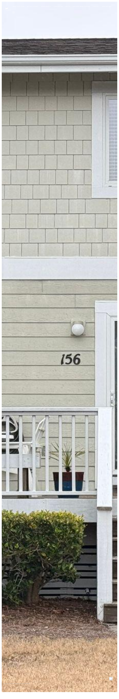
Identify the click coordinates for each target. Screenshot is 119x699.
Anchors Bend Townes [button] (81, 6)
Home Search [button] (46, 6)
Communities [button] (58, 6)
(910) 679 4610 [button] (107, 6)
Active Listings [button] (32, 6)
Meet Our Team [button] (18, 6)
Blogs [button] (68, 6)
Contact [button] (96, 6)
